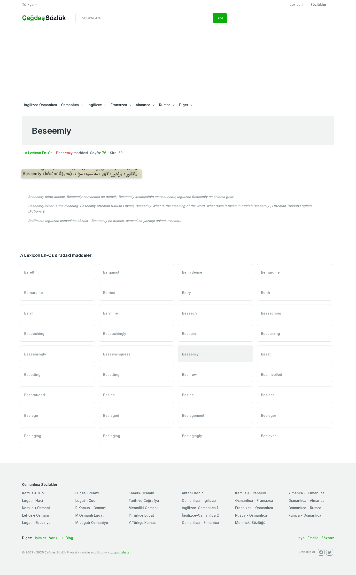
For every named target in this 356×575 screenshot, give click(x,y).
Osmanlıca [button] (70, 105)
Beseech (189, 313)
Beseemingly (35, 354)
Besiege (31, 415)
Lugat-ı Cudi (85, 500)
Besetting (32, 374)
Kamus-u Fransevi (250, 493)
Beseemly (190, 354)
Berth (265, 293)
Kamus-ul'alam (141, 493)
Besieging (32, 436)
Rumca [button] (164, 105)
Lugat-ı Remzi (87, 493)
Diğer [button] (183, 105)
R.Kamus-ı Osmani (90, 508)
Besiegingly (192, 436)
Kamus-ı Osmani (36, 508)
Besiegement (193, 415)
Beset (266, 354)
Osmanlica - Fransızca (254, 500)
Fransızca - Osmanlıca (254, 508)
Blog (69, 538)
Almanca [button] (143, 105)
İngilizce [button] (95, 105)
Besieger (268, 415)
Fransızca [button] (119, 105)
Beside (109, 395)
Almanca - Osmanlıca (306, 493)
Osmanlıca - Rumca (304, 508)
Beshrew (189, 374)
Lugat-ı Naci (32, 500)
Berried (109, 293)
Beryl (28, 313)
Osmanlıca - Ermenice (200, 522)
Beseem (189, 333)
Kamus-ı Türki (34, 493)
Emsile (313, 538)
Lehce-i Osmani (35, 515)
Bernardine (270, 272)
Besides (268, 395)
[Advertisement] (178, 63)
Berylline (110, 313)
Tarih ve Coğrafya (144, 500)
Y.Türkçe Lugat (141, 515)
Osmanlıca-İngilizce (199, 500)
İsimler (40, 538)
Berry (186, 293)
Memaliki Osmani (143, 508)
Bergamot (111, 272)
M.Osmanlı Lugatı (90, 515)
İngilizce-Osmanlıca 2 (200, 515)
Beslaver (268, 436)
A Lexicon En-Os (39, 153)
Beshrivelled (271, 374)
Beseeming (270, 333)
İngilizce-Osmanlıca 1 (200, 508)
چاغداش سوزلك (119, 552)
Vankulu (56, 538)
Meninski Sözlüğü (250, 522)
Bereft (29, 272)
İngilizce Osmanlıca (40, 105)
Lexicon (296, 4)
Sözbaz (327, 538)
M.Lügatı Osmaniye (91, 522)
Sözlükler (318, 4)
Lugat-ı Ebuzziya (36, 522)
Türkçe (28, 4)
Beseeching (271, 313)
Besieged (111, 415)
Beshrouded (34, 395)
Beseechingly (114, 333)
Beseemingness (116, 354)
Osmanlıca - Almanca (306, 500)
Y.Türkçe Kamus (142, 522)
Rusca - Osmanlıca (251, 515)
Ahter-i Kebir (192, 493)
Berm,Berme (192, 272)
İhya (301, 538)
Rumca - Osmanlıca (304, 515)
